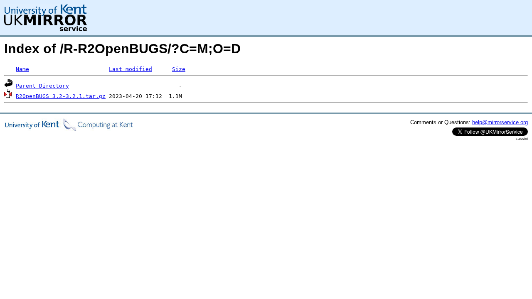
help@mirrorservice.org (500, 122)
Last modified (130, 69)
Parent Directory (42, 86)
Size (178, 69)
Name (22, 69)
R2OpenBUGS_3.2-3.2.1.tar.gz (61, 96)
